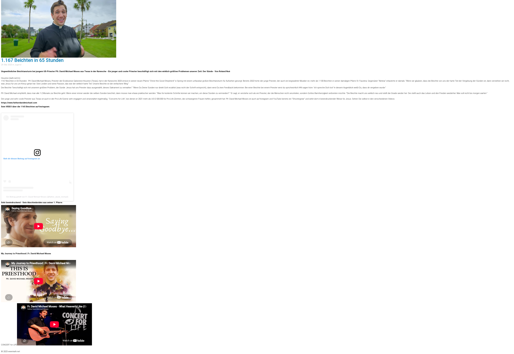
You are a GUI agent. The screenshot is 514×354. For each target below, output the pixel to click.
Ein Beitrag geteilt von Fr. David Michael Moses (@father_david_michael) (37, 197)
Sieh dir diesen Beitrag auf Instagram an (21, 159)
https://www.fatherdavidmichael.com (19, 103)
